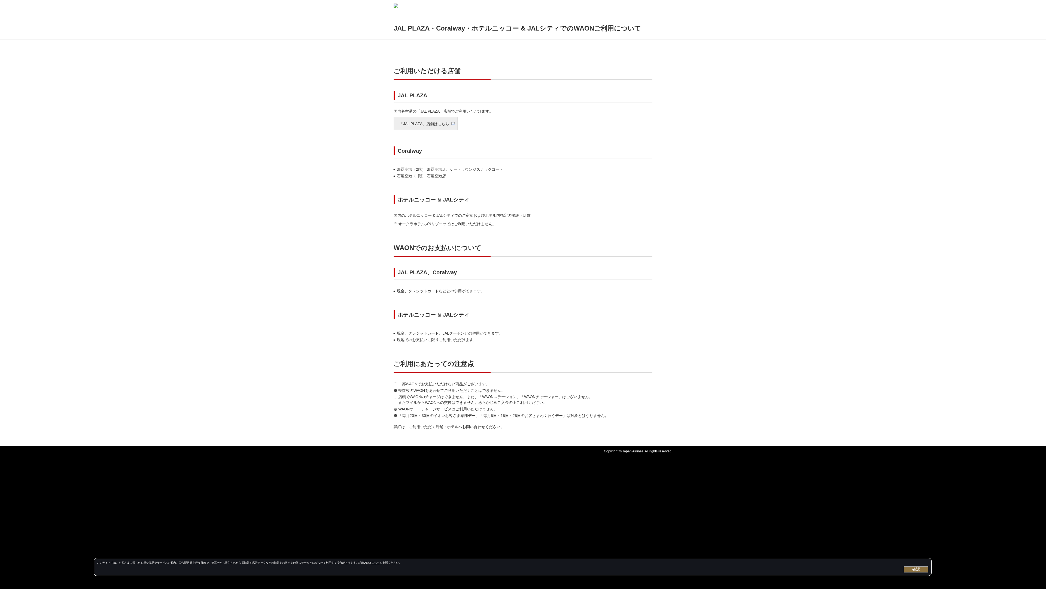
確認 (916, 569)
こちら (376, 562)
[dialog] (512, 566)
